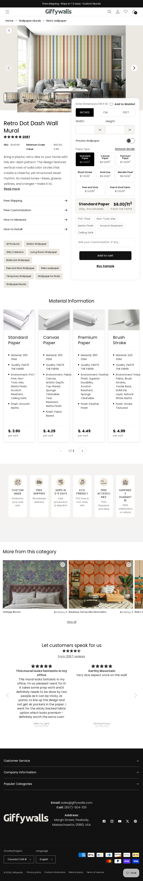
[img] (71, 651)
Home (9, 21)
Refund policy (76, 872)
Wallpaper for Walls (49, 276)
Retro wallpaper (56, 21)
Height (110, 121)
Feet (126, 112)
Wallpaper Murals (30, 21)
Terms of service (95, 872)
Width (80, 121)
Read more (12, 189)
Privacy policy (34, 872)
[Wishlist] (126, 12)
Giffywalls (17, 872)
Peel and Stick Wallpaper (20, 268)
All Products (13, 243)
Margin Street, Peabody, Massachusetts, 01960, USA (71, 820)
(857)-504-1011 (71, 807)
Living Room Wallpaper (44, 252)
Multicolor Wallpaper (18, 260)
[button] (7, 12)
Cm (105, 112)
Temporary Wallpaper (18, 276)
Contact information (55, 872)
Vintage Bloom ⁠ (12, 612)
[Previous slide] (60, 451)
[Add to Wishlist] (62, 564)
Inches (85, 112)
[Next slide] (82, 451)
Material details (125, 149)
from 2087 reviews (71, 656)
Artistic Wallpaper (36, 243)
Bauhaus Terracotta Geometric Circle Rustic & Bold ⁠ (87, 612)
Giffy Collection (15, 252)
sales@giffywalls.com (71, 803)
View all (71, 622)
